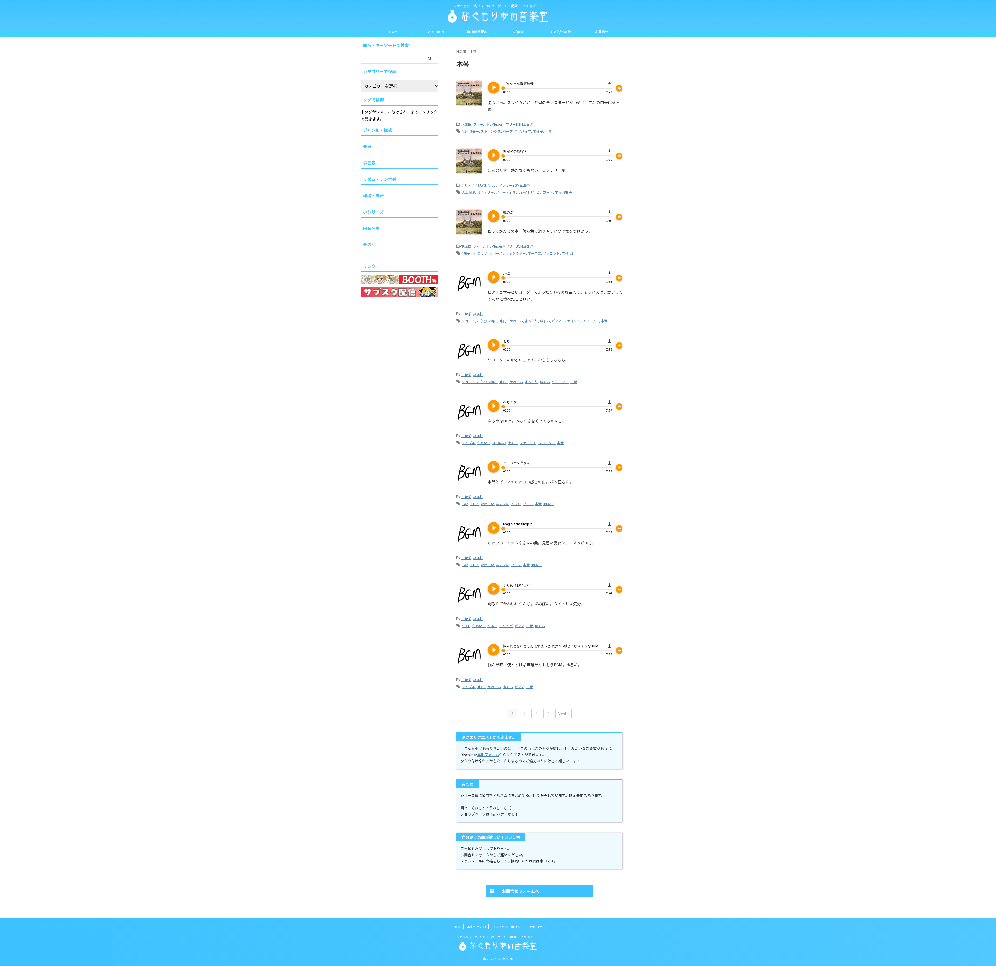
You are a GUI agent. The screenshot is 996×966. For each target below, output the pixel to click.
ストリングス (491, 131)
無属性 (481, 185)
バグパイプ (522, 131)
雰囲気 (369, 163)
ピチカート (544, 192)
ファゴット (551, 253)
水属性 (466, 124)
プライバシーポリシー (507, 926)
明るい (548, 503)
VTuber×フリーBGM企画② (512, 124)
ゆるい (545, 320)
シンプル (468, 442)
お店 (465, 503)
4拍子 (466, 253)
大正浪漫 (468, 192)
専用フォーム (488, 754)
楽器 (367, 146)
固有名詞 (371, 228)
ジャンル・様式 (377, 130)
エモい (482, 253)
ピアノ (557, 320)
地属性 (466, 246)
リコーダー (590, 320)
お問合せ (601, 31)
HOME (394, 31)
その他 (369, 244)
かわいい (516, 320)
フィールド (481, 124)
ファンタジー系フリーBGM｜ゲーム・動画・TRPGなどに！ (498, 937)
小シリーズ (373, 212)
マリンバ (506, 625)
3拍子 (567, 192)
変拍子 (538, 131)
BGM (457, 926)
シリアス (468, 185)
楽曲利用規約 (477, 31)
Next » (563, 713)
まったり (531, 320)
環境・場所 (373, 195)
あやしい (527, 192)
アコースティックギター (507, 253)
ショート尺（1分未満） (479, 320)
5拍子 (474, 131)
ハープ (508, 131)
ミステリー (485, 192)
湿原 (465, 131)
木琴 (548, 131)
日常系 (466, 313)
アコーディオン (507, 192)
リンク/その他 (560, 31)
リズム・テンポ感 (379, 179)
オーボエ (534, 253)
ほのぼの (499, 442)
